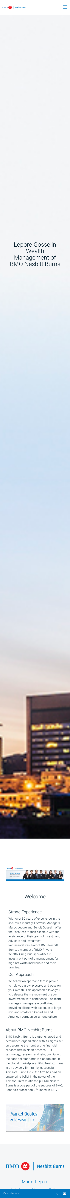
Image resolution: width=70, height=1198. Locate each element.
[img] (35, 419)
